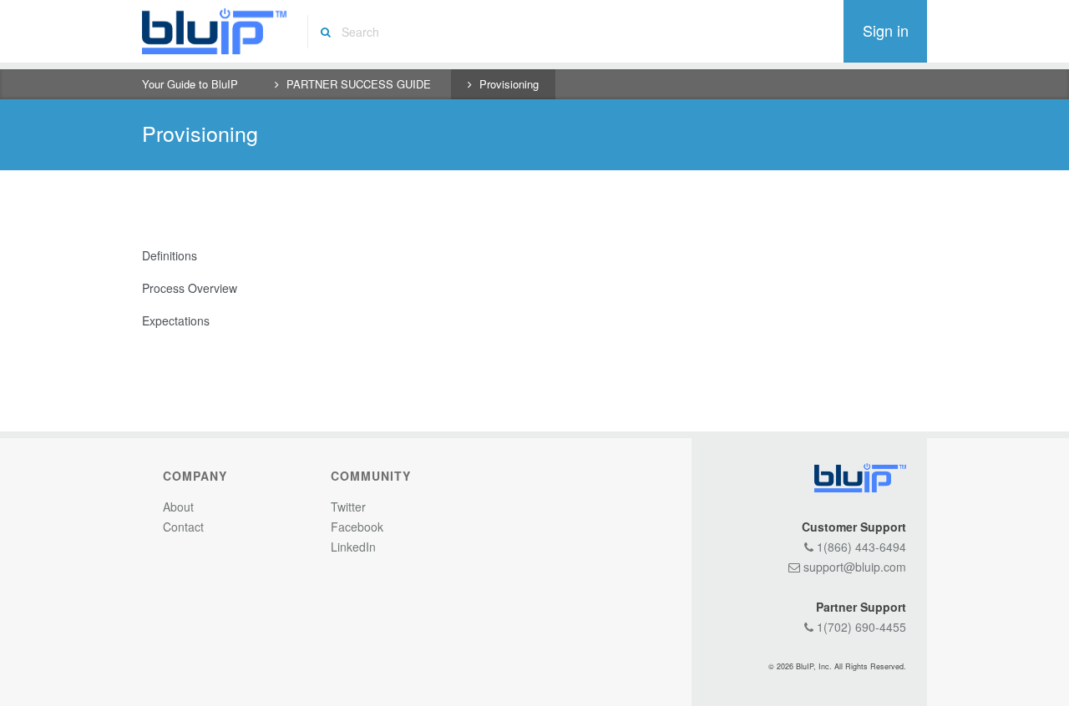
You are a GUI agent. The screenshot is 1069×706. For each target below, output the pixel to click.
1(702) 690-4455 (859, 626)
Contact (183, 526)
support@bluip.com (853, 566)
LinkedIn (353, 546)
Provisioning (509, 84)
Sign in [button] (886, 30)
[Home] (214, 31)
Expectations (176, 320)
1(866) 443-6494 (859, 546)
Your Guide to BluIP (190, 84)
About (178, 506)
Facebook (357, 526)
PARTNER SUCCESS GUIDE (358, 84)
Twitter (348, 506)
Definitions (169, 255)
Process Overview (189, 288)
